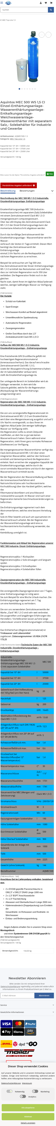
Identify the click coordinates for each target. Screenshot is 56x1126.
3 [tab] (24, 89)
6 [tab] (32, 89)
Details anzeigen (28, 1123)
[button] (40, 3)
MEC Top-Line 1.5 (17, 139)
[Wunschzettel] (45, 3)
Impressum (27, 1083)
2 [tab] (22, 89)
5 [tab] (30, 89)
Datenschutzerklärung (10, 986)
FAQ (51, 174)
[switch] (10, 1091)
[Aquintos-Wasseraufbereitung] (8, 3)
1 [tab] (19, 89)
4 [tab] (27, 89)
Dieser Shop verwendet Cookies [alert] (28, 1066)
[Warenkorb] (51, 3)
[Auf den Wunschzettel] (48, 35)
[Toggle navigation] (1, 1)
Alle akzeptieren (28, 1107)
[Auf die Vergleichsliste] (42, 35)
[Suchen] (51, 10)
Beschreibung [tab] (7, 191)
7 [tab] (35, 89)
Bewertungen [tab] (27, 191)
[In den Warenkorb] (2, 28)
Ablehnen (28, 1116)
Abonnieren (44, 995)
